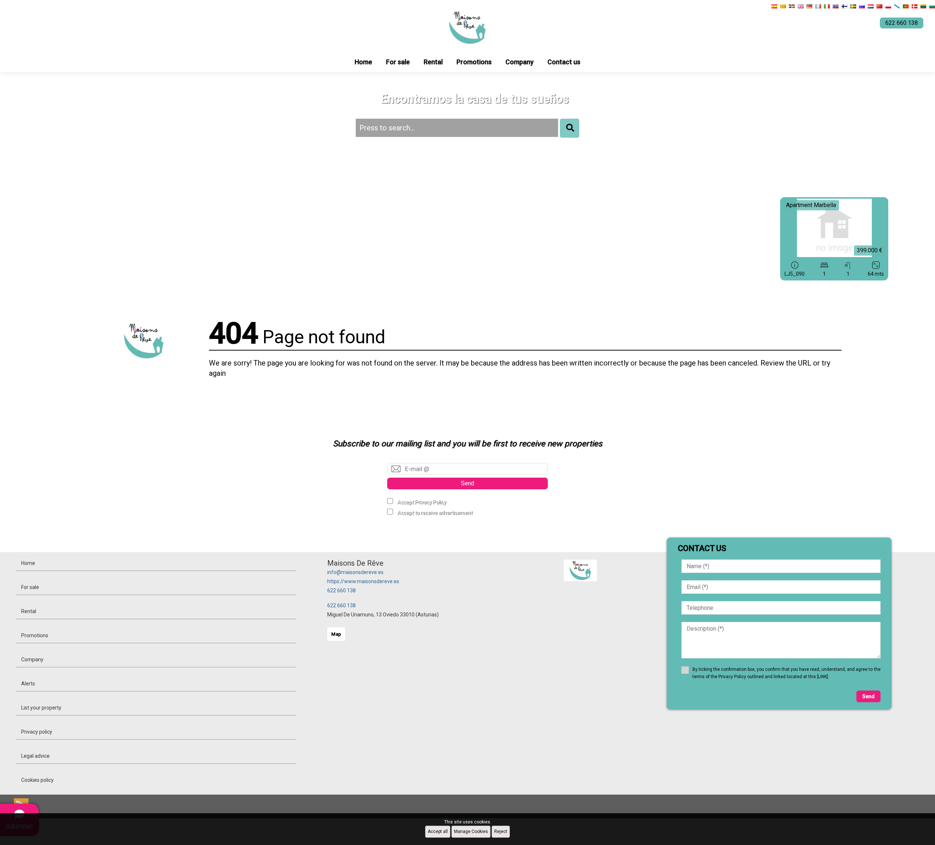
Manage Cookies (471, 831)
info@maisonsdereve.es (355, 572)
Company (519, 62)
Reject (500, 831)
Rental (433, 62)
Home (363, 62)
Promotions (474, 62)
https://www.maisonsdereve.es (363, 581)
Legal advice (35, 756)
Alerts (28, 684)
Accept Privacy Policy (421, 502)
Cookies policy (37, 780)
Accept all (438, 831)
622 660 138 (341, 590)
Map (336, 634)
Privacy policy (36, 732)
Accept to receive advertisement (435, 513)
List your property (41, 708)
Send (467, 483)
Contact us (563, 62)
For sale (398, 62)
